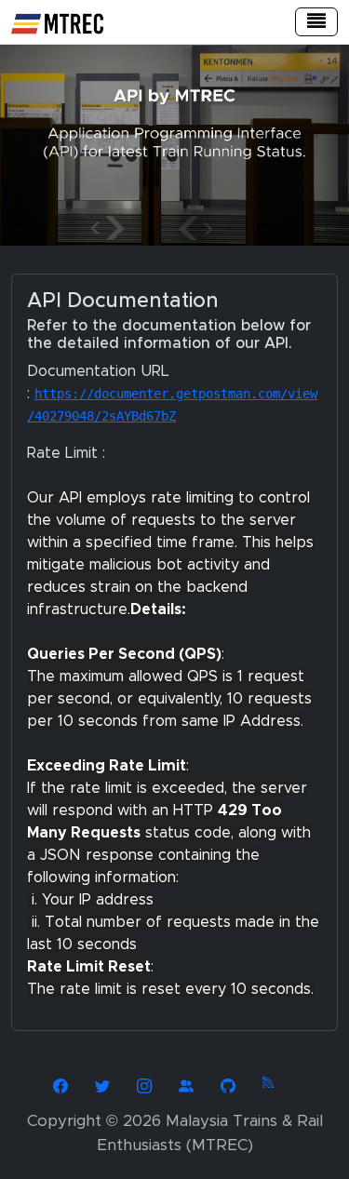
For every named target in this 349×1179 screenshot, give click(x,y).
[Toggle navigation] (316, 21)
